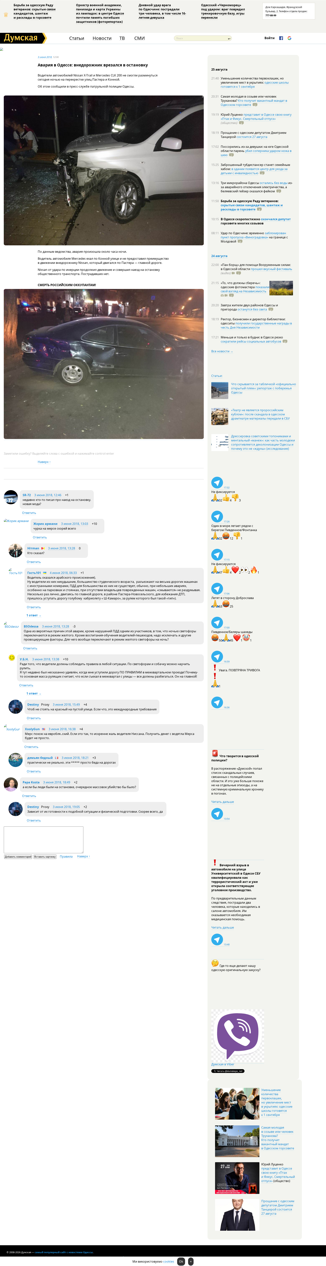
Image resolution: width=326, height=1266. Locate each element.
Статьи (76, 38)
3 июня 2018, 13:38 (45, 659)
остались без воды (274, 183)
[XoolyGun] (12, 729)
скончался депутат (276, 219)
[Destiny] (15, 713)
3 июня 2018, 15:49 (66, 704)
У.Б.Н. (24, 659)
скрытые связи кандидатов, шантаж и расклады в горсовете (252, 207)
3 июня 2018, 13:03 (74, 524)
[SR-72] (11, 503)
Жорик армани (45, 524)
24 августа (219, 256)
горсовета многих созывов (242, 223)
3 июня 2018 (45, 57)
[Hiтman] (15, 556)
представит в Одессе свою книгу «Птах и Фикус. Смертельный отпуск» (256, 116)
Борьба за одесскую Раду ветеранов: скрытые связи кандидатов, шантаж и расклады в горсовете (35, 11)
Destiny (33, 704)
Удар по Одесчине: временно (243, 233)
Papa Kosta (31, 782)
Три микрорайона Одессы (240, 183)
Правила (66, 856)
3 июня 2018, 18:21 (75, 758)
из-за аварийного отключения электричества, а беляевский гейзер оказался (257, 187)
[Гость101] (15, 573)
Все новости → (222, 351)
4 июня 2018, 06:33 (63, 573)
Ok (181, 1261)
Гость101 (34, 573)
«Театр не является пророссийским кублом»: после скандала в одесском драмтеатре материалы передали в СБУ (260, 414)
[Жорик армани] (16, 521)
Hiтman (33, 548)
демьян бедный (40, 758)
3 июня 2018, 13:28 (61, 548)
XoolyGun (32, 729)
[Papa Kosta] (11, 790)
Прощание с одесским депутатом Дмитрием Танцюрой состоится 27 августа (277, 1207)
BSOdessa (31, 626)
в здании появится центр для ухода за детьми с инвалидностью (254, 171)
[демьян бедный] (15, 766)
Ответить (29, 513)
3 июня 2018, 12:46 (47, 495)
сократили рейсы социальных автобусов (251, 341)
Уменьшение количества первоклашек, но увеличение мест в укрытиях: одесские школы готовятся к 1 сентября (276, 1102)
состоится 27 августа (252, 137)
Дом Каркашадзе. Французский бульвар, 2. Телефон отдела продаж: (286, 11)
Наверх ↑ (44, 462)
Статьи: (216, 376)
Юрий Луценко (232, 114)
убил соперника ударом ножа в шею (256, 153)
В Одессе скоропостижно (241, 219)
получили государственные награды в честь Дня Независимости (256, 325)
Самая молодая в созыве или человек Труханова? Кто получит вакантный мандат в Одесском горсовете (277, 1137)
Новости (102, 38)
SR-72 (27, 495)
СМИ (139, 38)
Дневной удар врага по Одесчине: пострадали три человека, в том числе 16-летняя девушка (162, 11)
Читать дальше (222, 802)
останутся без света (252, 309)
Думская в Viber (222, 1064)
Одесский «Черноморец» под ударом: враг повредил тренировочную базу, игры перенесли (223, 11)
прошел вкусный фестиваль (271, 269)
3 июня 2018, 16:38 (62, 729)
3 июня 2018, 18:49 (56, 782)
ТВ (122, 38)
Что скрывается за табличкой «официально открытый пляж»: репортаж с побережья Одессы (263, 388)
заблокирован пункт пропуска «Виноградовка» (253, 235)
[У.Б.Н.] (11, 660)
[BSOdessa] (11, 627)
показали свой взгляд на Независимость (245, 289)
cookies (168, 1261)
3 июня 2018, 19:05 (66, 807)
